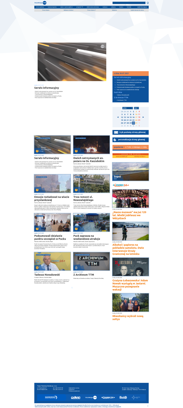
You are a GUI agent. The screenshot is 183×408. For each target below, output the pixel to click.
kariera (121, 7)
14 (128, 117)
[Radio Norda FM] (123, 397)
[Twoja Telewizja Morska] (54, 3)
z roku (144, 147)
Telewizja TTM (137, 389)
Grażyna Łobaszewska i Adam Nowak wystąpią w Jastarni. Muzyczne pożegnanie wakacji (130, 285)
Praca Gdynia (45, 10)
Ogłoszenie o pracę (74, 388)
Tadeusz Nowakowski (47, 274)
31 (136, 123)
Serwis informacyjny (46, 158)
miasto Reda (79, 177)
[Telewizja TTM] (91, 397)
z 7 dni (128, 147)
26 (122, 123)
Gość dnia (118, 92)
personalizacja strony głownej (131, 139)
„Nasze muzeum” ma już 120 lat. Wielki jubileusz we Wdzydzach (129, 215)
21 (128, 120)
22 (131, 120)
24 (136, 120)
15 (131, 117)
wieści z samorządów (66, 7)
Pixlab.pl (143, 389)
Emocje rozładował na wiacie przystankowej (51, 198)
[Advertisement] (91, 26)
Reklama (114, 10)
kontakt (129, 7)
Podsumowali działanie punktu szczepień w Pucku (50, 237)
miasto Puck (79, 215)
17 (136, 117)
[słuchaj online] (140, 156)
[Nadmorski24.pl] (108, 397)
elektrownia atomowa (93, 7)
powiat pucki (40, 215)
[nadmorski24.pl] (130, 185)
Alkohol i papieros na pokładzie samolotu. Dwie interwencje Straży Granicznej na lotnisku (128, 249)
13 (125, 117)
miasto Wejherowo (81, 138)
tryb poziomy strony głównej (132, 132)
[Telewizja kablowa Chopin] (75, 397)
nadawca (105, 7)
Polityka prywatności (74, 391)
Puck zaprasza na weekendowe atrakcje (86, 237)
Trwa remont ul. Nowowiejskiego (83, 198)
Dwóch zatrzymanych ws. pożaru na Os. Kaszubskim (88, 159)
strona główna (40, 7)
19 (122, 120)
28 (122, 112)
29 (125, 112)
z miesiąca (136, 147)
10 (136, 114)
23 (133, 120)
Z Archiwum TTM (83, 274)
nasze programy (52, 7)
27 (125, 123)
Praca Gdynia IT (91, 10)
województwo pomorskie (43, 138)
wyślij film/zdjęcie (142, 7)
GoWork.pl (71, 389)
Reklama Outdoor (68, 10)
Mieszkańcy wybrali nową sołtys (127, 318)
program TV (79, 7)
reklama (113, 7)
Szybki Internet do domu (137, 10)
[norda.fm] (121, 156)
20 (125, 120)
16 (133, 117)
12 (122, 117)
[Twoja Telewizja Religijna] (136, 397)
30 (128, 112)
